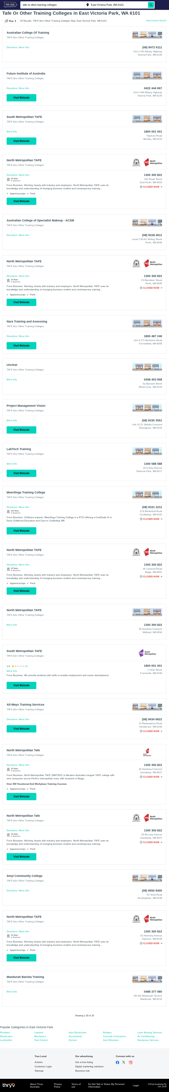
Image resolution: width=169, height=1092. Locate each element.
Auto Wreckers (111, 1040)
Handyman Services (148, 1040)
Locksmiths (6, 1040)
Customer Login (43, 1066)
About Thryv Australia (36, 1085)
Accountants (75, 1036)
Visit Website (21, 97)
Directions (12, 47)
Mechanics (40, 1036)
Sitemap (39, 1070)
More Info (24, 47)
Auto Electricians (77, 1032)
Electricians (6, 1036)
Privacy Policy (58, 1085)
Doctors (73, 1040)
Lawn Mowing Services (149, 1032)
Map (11, 21)
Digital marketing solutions (89, 1066)
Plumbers (5, 1032)
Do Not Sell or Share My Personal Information (106, 1085)
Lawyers (38, 1032)
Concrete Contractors (114, 1036)
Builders (107, 1032)
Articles (39, 1062)
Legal (136, 1085)
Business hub (82, 1070)
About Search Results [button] (156, 20)
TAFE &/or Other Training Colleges (25, 37)
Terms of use (76, 1085)
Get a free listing (84, 1062)
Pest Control (41, 1040)
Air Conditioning (145, 1036)
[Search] (151, 5)
